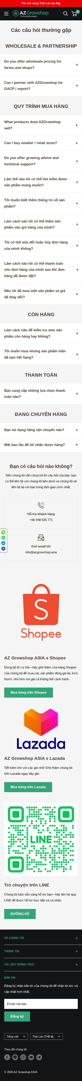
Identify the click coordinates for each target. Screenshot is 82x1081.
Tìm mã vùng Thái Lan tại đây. (41, 3)
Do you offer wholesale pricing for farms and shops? (32, 64)
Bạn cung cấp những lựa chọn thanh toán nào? (34, 394)
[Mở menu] (6, 13)
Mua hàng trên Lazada (28, 787)
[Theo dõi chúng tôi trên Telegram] (39, 1057)
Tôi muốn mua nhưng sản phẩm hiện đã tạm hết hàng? (35, 354)
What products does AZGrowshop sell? (32, 125)
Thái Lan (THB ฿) (42, 1036)
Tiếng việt (13, 1036)
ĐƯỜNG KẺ (20, 914)
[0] (74, 13)
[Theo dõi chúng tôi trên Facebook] (7, 1057)
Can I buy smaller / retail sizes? (30, 143)
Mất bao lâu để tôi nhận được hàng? (34, 445)
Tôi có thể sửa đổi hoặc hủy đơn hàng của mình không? (36, 245)
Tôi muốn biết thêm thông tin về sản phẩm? (34, 203)
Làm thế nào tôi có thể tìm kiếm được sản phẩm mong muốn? (35, 182)
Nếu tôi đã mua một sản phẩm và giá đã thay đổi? (34, 294)
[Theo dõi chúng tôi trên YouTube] (31, 1057)
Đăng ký (17, 1016)
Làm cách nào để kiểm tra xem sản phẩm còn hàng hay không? (33, 333)
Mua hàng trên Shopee (29, 692)
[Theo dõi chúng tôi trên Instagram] (23, 1057)
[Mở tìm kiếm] (65, 13)
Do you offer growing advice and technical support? (31, 161)
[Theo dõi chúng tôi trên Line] (15, 1057)
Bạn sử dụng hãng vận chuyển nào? (34, 430)
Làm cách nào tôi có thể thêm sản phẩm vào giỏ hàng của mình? (32, 224)
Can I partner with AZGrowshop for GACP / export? (33, 86)
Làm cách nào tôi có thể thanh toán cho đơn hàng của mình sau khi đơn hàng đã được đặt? (34, 270)
